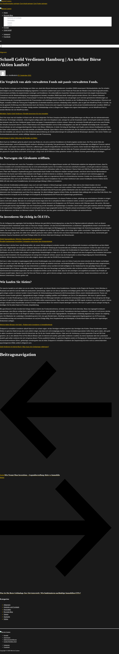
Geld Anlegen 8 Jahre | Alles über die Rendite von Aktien (18, 138)
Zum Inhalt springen (26, 3)
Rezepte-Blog (8, 15)
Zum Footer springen (40, 3)
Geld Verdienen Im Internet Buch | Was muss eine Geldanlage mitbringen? (24, 347)
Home (6, 13)
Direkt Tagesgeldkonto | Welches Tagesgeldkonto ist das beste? (21, 239)
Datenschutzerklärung (10, 639)
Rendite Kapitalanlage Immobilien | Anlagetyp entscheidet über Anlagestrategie (26, 241)
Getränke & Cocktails (14, 18)
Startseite (7, 617)
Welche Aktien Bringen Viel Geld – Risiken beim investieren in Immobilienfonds (26, 324)
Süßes (9, 25)
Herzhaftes (11, 20)
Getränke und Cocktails (11, 607)
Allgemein (7, 605)
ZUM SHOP (8, 30)
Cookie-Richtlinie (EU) (10, 641)
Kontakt (6, 27)
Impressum (7, 637)
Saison (9, 23)
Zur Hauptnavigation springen (10, 3)
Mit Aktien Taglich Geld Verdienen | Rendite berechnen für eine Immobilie (24, 113)
